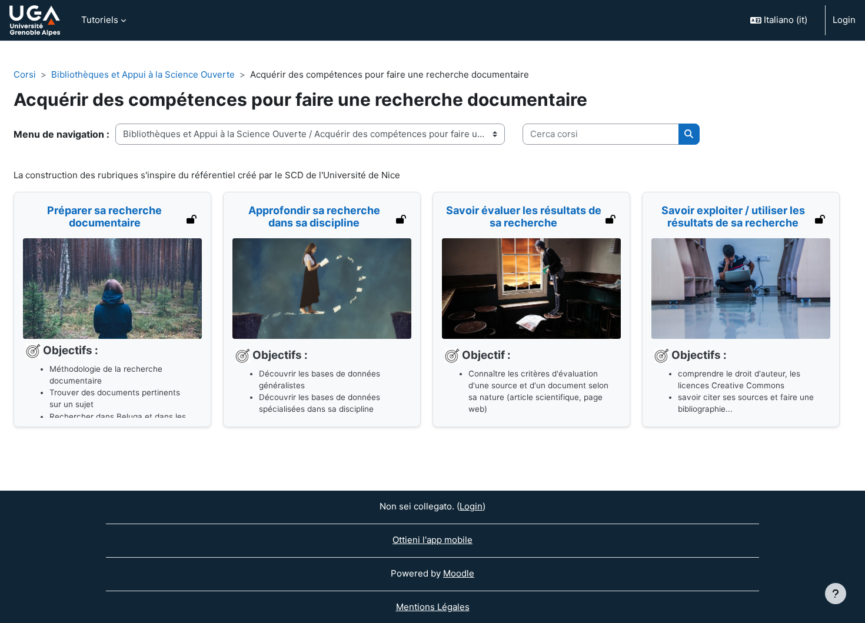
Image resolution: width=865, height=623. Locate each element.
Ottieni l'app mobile (432, 539)
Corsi (25, 74)
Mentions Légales (433, 606)
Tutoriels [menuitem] (99, 19)
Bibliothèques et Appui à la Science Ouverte (143, 74)
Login (844, 19)
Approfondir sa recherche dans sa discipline (314, 216)
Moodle (458, 573)
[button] (783, 20)
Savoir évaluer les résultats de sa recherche (523, 216)
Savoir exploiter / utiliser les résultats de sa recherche (733, 216)
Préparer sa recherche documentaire (104, 216)
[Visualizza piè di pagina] (835, 593)
